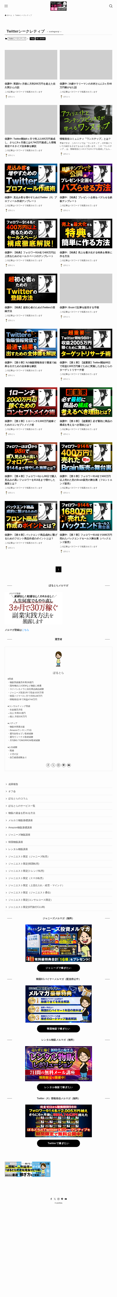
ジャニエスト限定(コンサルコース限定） (30, 900)
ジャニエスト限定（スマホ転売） (26, 878)
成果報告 (13, 784)
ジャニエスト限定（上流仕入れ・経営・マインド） (36, 885)
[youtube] (69, 765)
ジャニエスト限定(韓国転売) (23, 863)
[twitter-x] (53, 765)
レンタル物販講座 (18, 849)
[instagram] (58, 765)
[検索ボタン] (111, 6)
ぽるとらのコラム (18, 798)
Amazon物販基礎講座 (20, 827)
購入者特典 (40, 39)
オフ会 (12, 791)
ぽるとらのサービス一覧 (21, 806)
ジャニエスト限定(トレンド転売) (26, 871)
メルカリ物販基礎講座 (20, 820)
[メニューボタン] (6, 6)
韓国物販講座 (15, 842)
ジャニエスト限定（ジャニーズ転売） (29, 856)
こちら (25, 630)
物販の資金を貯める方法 (21, 813)
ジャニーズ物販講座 (19, 834)
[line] (64, 765)
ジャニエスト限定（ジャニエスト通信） (30, 892)
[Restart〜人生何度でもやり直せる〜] (58, 6)
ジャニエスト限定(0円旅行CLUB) (26, 907)
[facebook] (48, 765)
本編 (32, 39)
